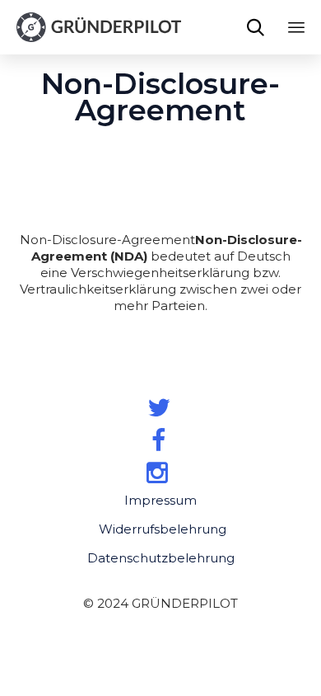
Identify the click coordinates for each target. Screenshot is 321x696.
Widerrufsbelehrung (162, 529)
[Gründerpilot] (98, 27)
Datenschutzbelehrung (161, 558)
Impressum (160, 500)
